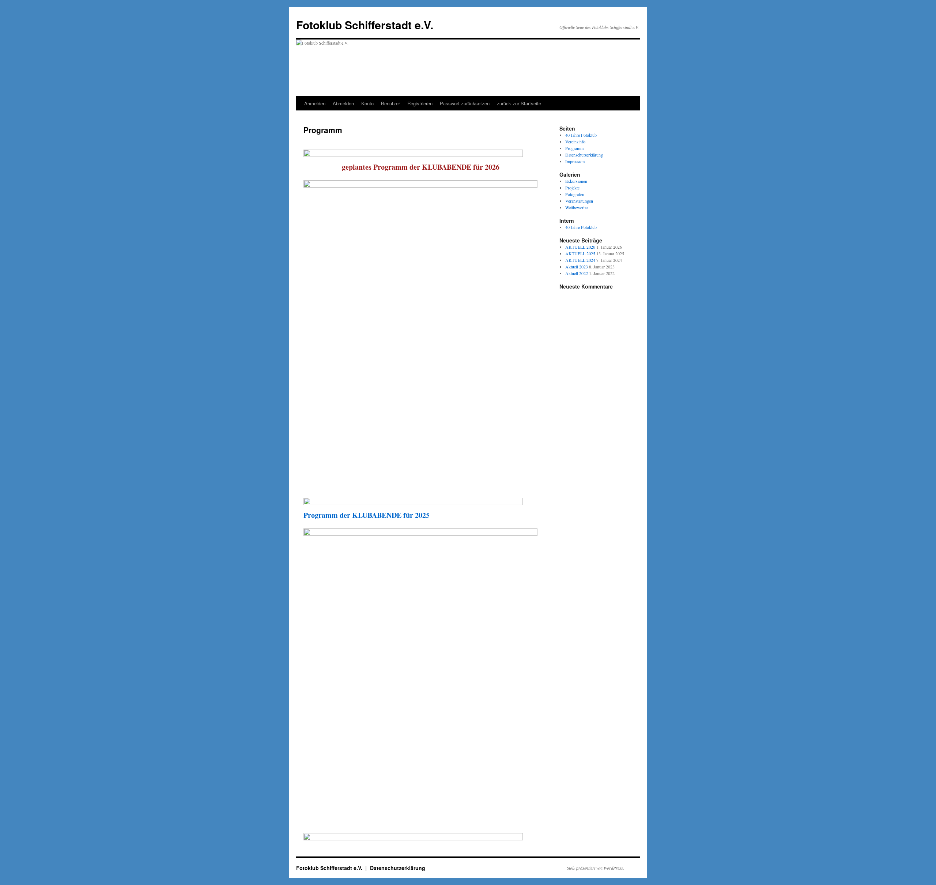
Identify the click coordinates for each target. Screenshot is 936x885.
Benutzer (390, 103)
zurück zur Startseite (519, 103)
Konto (367, 103)
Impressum (575, 161)
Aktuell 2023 (576, 267)
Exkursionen (576, 181)
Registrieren (420, 103)
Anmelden (314, 103)
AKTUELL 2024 (580, 260)
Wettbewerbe (576, 207)
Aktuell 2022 (576, 273)
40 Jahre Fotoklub (581, 135)
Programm (574, 148)
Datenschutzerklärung (584, 155)
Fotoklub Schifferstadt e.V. (364, 25)
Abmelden (343, 103)
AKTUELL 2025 (580, 253)
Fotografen (574, 194)
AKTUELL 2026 (580, 247)
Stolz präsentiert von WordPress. (595, 868)
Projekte (572, 188)
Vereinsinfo (575, 141)
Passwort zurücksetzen (465, 103)
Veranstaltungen (579, 201)
